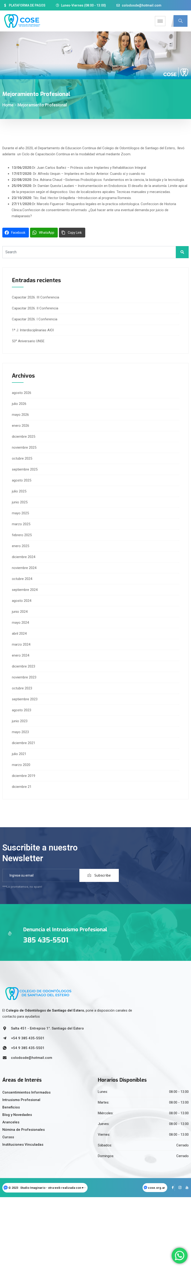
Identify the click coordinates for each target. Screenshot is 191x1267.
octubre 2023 (22, 688)
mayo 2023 (20, 732)
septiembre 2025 (25, 469)
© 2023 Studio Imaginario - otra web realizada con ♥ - (47, 1187)
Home (8, 104)
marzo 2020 (21, 765)
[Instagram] (178, 1187)
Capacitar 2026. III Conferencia (35, 297)
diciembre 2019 (23, 776)
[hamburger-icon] (160, 21)
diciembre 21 (21, 787)
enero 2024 (20, 655)
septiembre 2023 (25, 699)
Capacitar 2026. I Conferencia (34, 319)
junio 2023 (19, 721)
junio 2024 (19, 612)
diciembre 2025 (23, 436)
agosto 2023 (21, 710)
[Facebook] (171, 1187)
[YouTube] (185, 1187)
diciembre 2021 (23, 743)
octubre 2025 (22, 458)
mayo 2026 (20, 415)
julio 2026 (19, 404)
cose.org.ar (156, 1187)
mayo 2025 (20, 513)
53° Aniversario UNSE (28, 341)
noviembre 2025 (24, 447)
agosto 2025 (21, 480)
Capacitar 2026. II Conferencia (35, 308)
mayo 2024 (20, 622)
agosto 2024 (21, 601)
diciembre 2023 (23, 666)
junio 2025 (19, 502)
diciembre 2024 (23, 557)
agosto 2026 (21, 393)
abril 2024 (19, 633)
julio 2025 (19, 491)
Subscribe (102, 875)
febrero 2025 (22, 535)
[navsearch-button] (181, 21)
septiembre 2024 (25, 590)
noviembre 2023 (24, 677)
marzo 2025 (21, 524)
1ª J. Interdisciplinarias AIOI (33, 330)
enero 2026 (20, 425)
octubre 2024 (22, 579)
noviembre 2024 (24, 568)
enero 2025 (20, 546)
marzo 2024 (21, 644)
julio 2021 (19, 754)
